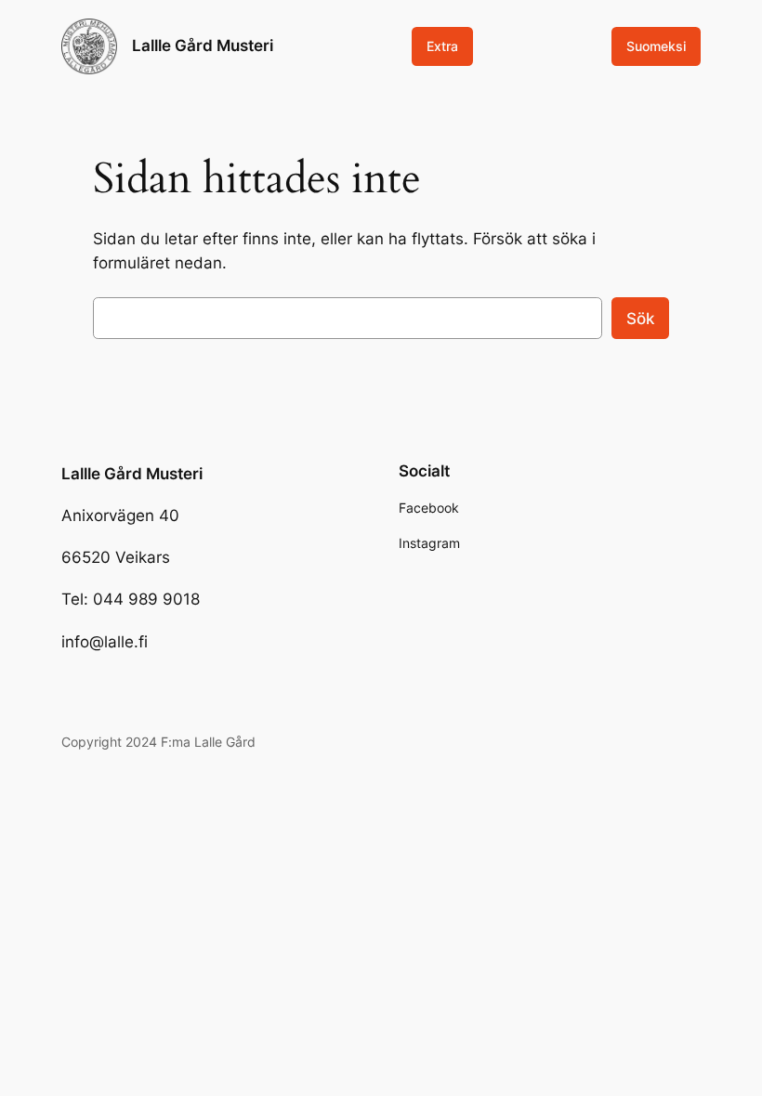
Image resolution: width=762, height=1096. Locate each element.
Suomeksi (656, 46)
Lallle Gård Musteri (202, 45)
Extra (442, 46)
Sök (640, 318)
